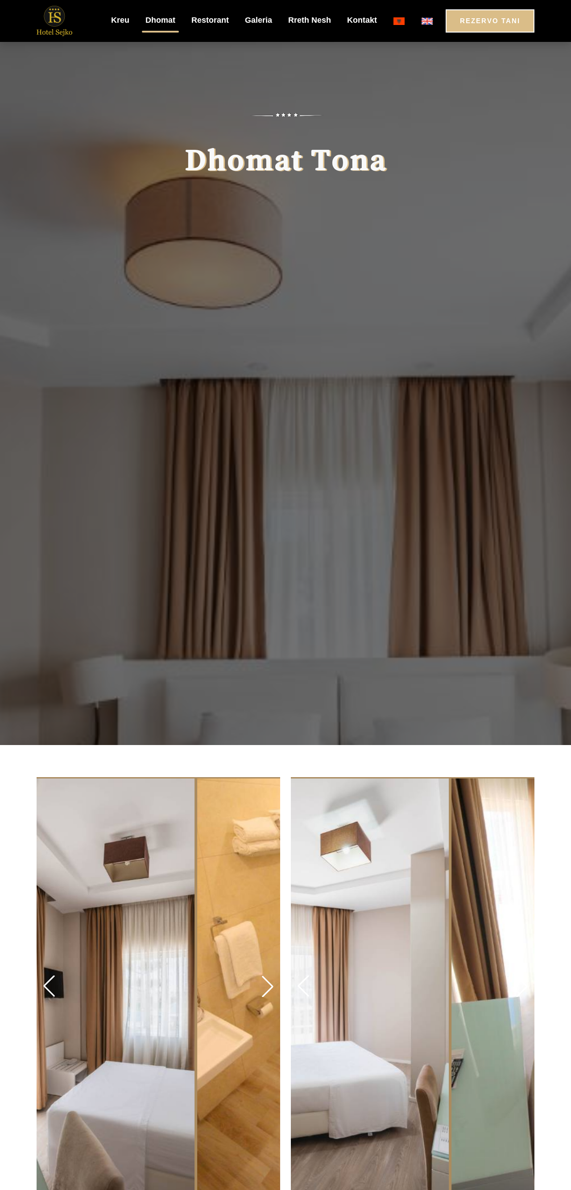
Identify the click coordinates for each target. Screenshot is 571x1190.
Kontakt (362, 20)
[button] (267, 986)
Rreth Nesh (309, 20)
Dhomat (160, 20)
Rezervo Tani (490, 21)
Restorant (210, 20)
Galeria (258, 20)
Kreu (120, 20)
